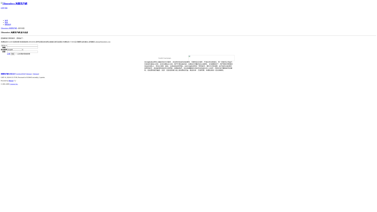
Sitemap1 (29, 74)
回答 (3, 52)
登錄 (5, 8)
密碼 (3, 47)
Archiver (19, 74)
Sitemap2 (36, 74)
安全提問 (4, 49)
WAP (23, 74)
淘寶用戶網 (5, 74)
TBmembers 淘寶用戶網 (9, 28)
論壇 (6, 20)
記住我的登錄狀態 (23, 54)
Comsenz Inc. (14, 84)
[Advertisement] (36, 13)
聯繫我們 (8, 24)
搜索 (6, 22)
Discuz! (11, 81)
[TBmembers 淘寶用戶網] (14, 3)
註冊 (2, 8)
